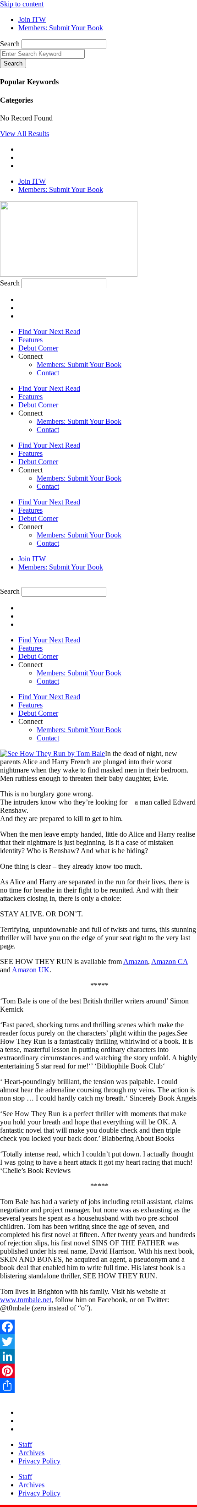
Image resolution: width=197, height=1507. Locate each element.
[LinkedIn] (98, 1356)
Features (30, 340)
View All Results (24, 133)
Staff (25, 1444)
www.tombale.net (25, 1300)
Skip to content (22, 4)
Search (10, 44)
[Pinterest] (98, 1371)
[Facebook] (98, 1327)
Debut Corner (38, 348)
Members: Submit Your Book (79, 364)
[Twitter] (98, 1341)
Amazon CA (169, 961)
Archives (31, 1453)
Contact (48, 373)
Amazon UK (30, 970)
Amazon (135, 961)
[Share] (98, 1385)
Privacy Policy (39, 1461)
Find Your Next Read (49, 331)
